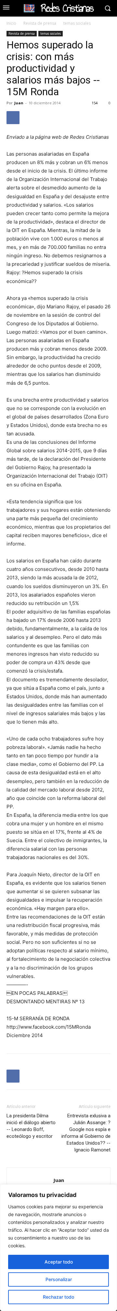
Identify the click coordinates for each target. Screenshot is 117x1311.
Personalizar (59, 1279)
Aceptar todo (59, 1262)
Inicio (11, 23)
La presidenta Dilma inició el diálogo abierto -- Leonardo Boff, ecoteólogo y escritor (31, 1126)
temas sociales (77, 23)
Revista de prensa (39, 23)
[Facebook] (13, 117)
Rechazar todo (58, 1297)
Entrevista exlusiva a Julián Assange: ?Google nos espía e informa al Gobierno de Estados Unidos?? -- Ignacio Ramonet (85, 1133)
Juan (18, 102)
